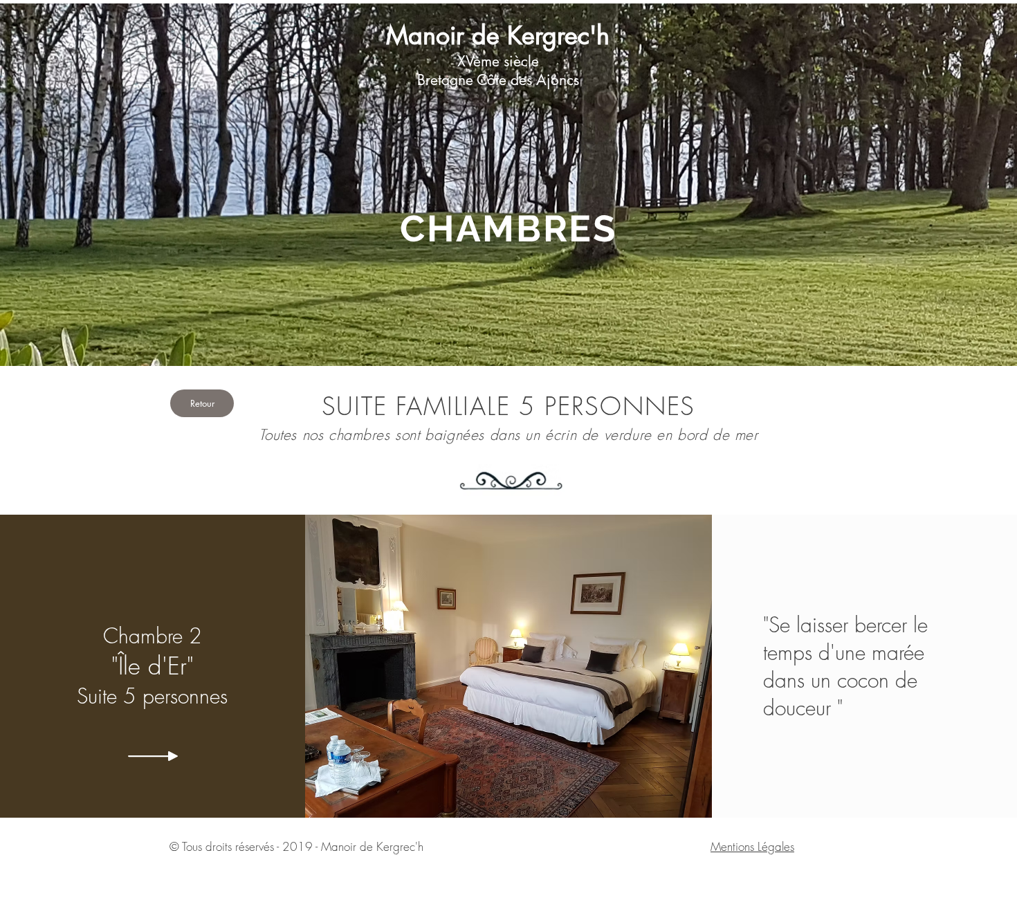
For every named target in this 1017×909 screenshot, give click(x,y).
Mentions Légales (752, 846)
